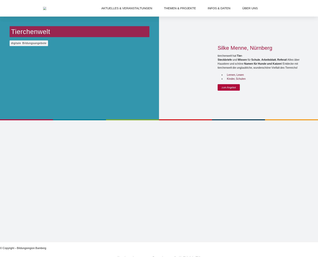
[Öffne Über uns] (260, 8)
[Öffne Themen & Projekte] (198, 8)
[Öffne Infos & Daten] (232, 8)
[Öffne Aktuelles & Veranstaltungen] (154, 8)
